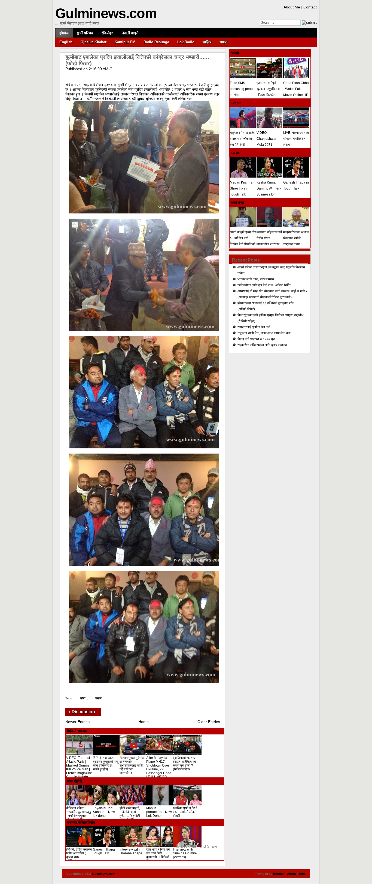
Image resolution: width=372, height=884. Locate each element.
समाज (223, 42)
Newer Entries (77, 721)
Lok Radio (185, 42)
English (65, 42)
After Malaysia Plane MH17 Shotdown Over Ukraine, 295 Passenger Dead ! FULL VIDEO (158, 767)
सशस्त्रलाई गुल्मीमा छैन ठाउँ (253, 327)
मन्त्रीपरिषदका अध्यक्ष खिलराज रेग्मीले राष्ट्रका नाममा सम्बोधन (296, 241)
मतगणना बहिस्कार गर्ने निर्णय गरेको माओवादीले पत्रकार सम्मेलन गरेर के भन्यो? (269, 241)
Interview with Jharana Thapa (131, 851)
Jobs (302, 873)
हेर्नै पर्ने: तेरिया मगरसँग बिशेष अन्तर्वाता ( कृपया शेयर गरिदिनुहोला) (79, 855)
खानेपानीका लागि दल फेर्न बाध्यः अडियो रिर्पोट (264, 285)
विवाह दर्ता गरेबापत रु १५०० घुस (256, 339)
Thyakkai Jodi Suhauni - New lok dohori (104, 812)
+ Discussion (81, 711)
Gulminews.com (106, 13)
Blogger (279, 873)
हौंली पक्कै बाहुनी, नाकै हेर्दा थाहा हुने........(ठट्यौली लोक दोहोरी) (130, 813)
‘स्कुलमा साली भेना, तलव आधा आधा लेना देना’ (264, 333)
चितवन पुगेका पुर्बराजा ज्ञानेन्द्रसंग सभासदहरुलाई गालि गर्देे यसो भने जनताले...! (132, 765)
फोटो (82, 698)
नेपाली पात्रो (130, 33)
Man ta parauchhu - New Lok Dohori (159, 812)
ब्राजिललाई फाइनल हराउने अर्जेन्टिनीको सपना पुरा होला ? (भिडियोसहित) (184, 763)
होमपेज (64, 33)
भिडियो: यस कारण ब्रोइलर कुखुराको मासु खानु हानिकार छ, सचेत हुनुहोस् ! (105, 763)
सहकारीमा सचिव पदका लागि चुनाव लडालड (262, 345)
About (291, 873)
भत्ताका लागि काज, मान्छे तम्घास (255, 279)
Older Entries (208, 721)
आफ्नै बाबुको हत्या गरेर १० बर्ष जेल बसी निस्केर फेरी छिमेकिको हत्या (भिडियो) (243, 241)
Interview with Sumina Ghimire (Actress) (185, 853)
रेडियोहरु (107, 33)
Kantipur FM (125, 42)
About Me (291, 7)
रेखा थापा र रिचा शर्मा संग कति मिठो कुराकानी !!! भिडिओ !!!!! (158, 855)
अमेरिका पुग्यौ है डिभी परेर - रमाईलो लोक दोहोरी (185, 812)
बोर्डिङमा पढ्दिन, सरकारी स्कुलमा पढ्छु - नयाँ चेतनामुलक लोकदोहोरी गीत (78, 813)
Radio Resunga (156, 42)
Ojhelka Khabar (93, 42)
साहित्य (207, 42)
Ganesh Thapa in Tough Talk (105, 851)
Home (143, 721)
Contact (310, 7)
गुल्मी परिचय (85, 33)
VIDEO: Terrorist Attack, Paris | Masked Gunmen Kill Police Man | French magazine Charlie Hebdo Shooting (79, 769)
